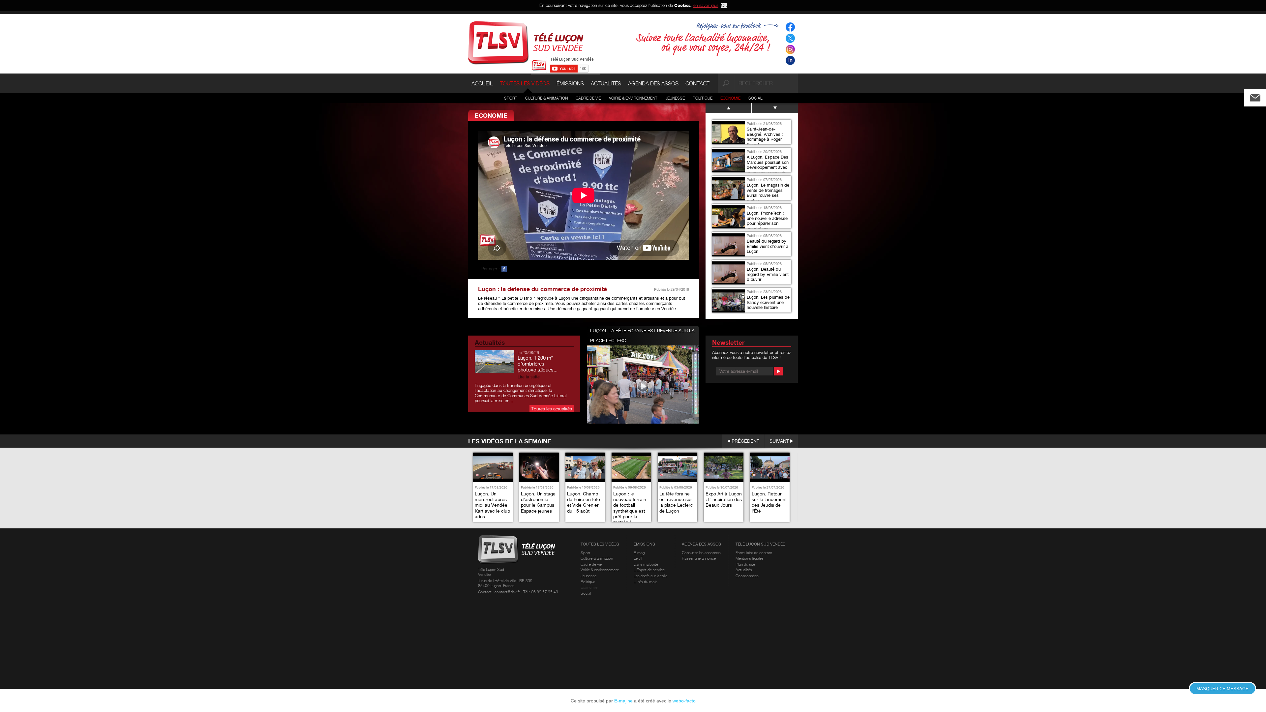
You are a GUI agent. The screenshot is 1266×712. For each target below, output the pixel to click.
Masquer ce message (1222, 688)
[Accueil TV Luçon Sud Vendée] (526, 42)
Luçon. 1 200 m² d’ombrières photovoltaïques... (538, 363)
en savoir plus (705, 5)
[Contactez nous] (1260, 96)
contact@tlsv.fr (508, 591)
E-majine (623, 700)
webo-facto (684, 700)
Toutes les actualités (551, 408)
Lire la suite (529, 376)
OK (724, 5)
